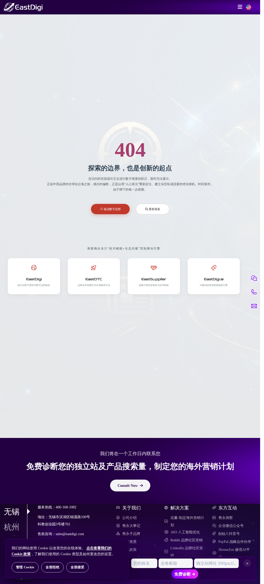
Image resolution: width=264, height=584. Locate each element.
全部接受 (77, 567)
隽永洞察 (225, 517)
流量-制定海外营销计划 (187, 521)
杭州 (11, 527)
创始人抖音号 (229, 533)
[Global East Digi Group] (248, 7)
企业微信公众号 (231, 525)
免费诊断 (184, 574)
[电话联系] (254, 292)
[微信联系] (254, 278)
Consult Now (128, 485)
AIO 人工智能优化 (185, 532)
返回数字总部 (112, 209)
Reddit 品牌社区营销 (186, 540)
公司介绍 (129, 517)
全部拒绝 (52, 567)
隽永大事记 (131, 525)
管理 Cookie (25, 567)
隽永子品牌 (131, 533)
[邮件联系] (254, 306)
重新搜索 (154, 209)
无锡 (11, 511)
